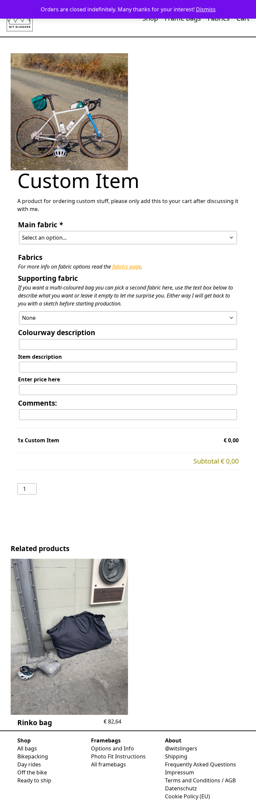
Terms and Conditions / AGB (200, 780)
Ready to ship (34, 780)
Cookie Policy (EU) (187, 796)
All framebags (108, 764)
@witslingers (181, 748)
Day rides (29, 764)
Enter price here (39, 379)
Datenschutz (181, 788)
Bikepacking (32, 756)
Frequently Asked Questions (200, 764)
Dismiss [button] (206, 9)
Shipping (176, 756)
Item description (40, 356)
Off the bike (32, 772)
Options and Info (112, 748)
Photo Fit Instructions (118, 756)
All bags (27, 748)
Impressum (179, 772)
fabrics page (126, 266)
